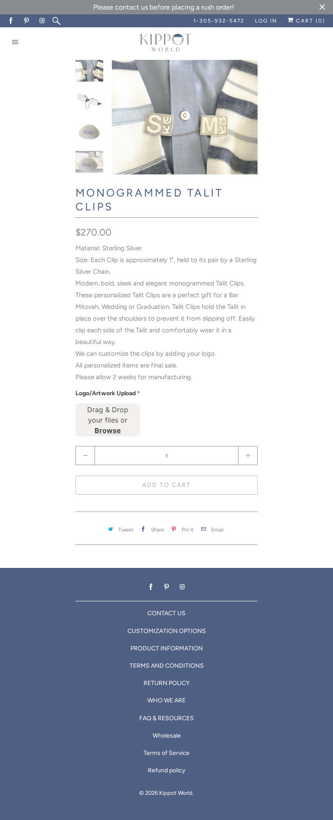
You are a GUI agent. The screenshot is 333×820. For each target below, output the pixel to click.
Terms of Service (166, 753)
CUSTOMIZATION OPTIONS (166, 631)
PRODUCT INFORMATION (167, 648)
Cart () (309, 21)
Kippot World (176, 793)
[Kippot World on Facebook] (11, 20)
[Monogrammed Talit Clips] (185, 117)
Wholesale (167, 735)
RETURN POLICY (166, 683)
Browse (108, 430)
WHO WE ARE (166, 700)
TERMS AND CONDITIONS (167, 665)
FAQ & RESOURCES (166, 718)
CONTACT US (166, 613)
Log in (266, 21)
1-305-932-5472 (219, 21)
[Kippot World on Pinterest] (27, 20)
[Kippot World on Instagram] (42, 20)
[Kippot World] (166, 43)
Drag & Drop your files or (107, 420)
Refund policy (166, 770)
